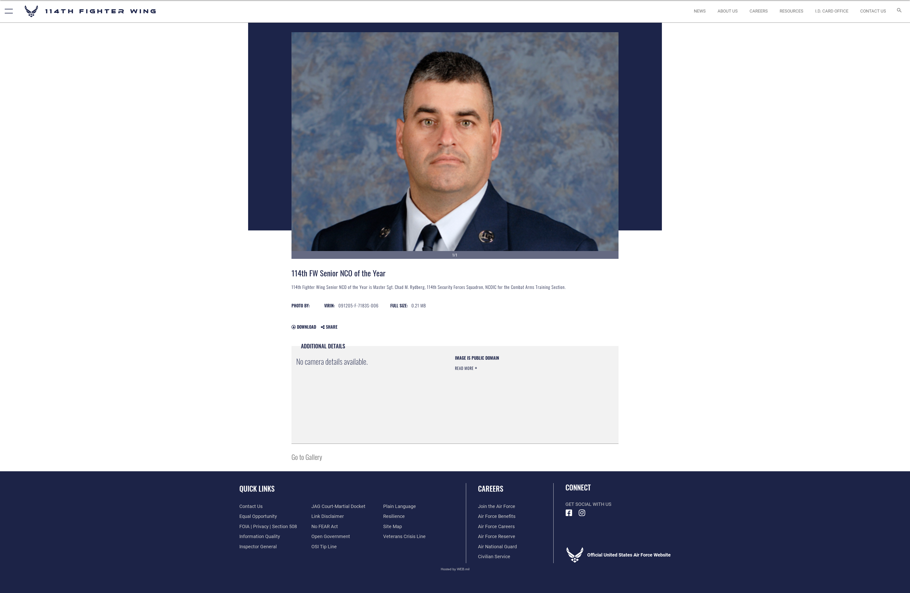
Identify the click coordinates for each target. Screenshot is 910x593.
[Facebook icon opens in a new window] (569, 513)
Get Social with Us (588, 504)
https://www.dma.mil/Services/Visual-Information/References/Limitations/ (510, 398)
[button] (7, 11)
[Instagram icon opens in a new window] (582, 513)
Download (306, 327)
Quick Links (257, 488)
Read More (465, 368)
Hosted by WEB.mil (455, 569)
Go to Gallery (306, 457)
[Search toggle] (898, 11)
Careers (490, 488)
